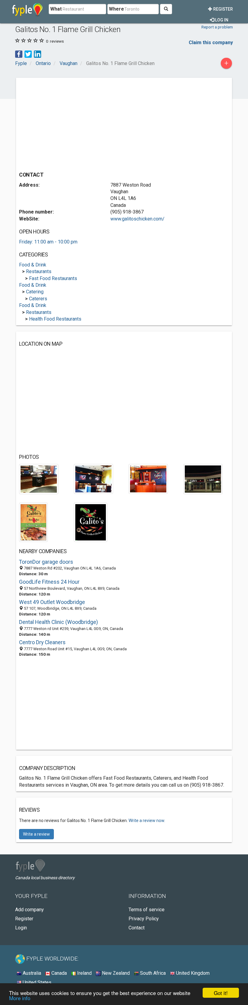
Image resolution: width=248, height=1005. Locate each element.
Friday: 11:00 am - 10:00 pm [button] (48, 242)
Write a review (36, 834)
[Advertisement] (70, 123)
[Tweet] (28, 54)
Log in (221, 20)
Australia (31, 973)
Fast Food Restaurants (53, 278)
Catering (35, 292)
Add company (29, 909)
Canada (58, 973)
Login (21, 928)
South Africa (152, 973)
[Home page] (27, 9)
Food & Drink (32, 265)
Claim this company (211, 42)
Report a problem (217, 26)
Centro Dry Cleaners (42, 642)
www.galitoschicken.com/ (137, 219)
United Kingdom (192, 973)
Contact (137, 928)
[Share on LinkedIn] (37, 54)
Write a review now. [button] (147, 820)
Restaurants (38, 271)
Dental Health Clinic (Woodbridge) (58, 622)
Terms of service (147, 909)
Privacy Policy (144, 919)
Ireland (84, 973)
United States (36, 982)
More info (19, 998)
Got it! (221, 993)
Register (222, 9)
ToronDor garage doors (46, 562)
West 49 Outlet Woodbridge (52, 602)
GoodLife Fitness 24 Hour (49, 582)
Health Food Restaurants (55, 319)
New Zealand (115, 973)
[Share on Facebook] (18, 54)
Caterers (38, 299)
